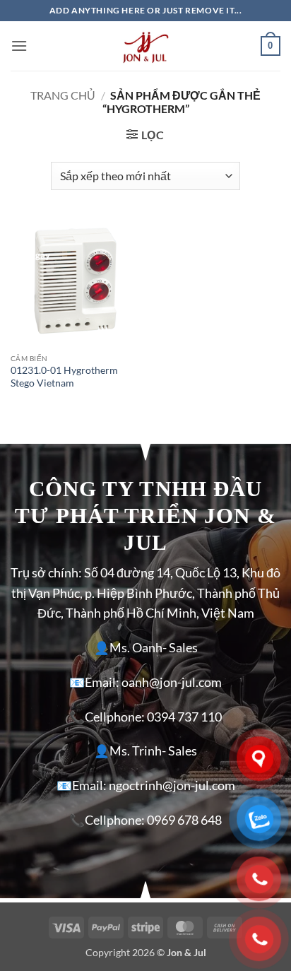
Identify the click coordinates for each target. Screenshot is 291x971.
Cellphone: (115, 717)
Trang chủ (62, 95)
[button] (19, 45)
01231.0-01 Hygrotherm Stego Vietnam (64, 377)
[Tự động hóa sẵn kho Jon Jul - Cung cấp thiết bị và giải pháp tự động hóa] (145, 46)
